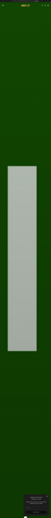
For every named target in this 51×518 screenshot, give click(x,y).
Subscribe (36, 512)
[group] (25, 260)
